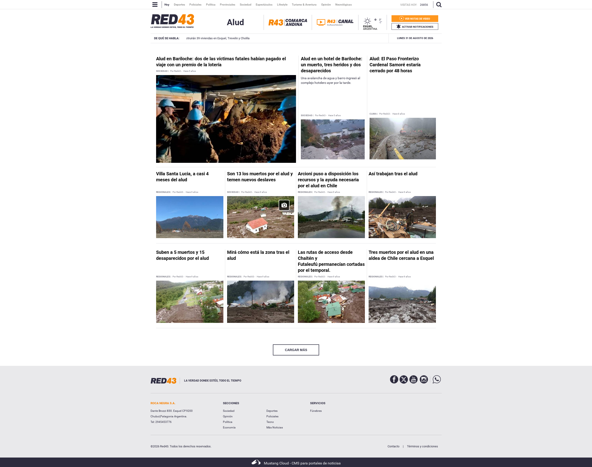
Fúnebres (316, 410)
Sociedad (228, 410)
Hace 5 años (189, 71)
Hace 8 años (398, 114)
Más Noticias (274, 427)
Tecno (270, 422)
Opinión (228, 416)
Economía (229, 427)
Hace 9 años (192, 192)
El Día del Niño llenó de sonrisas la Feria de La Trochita (335, 38)
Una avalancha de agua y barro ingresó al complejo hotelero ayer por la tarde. (330, 80)
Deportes (272, 410)
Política (227, 422)
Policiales (272, 416)
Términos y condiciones (422, 446)
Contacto (393, 446)
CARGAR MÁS (296, 350)
